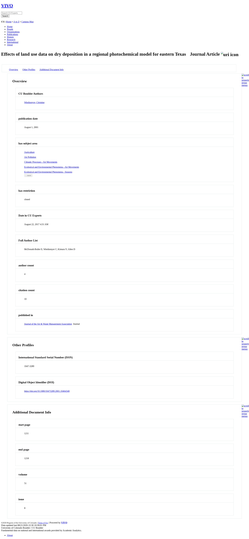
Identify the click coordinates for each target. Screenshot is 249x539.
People (10, 29)
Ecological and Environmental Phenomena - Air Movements (51, 167)
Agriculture (29, 152)
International (12, 42)
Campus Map (27, 21)
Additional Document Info (51, 69)
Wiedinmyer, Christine (34, 102)
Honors (10, 37)
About (10, 45)
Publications (12, 34)
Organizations (13, 32)
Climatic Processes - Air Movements (40, 162)
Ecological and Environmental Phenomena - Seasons (48, 172)
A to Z (16, 21)
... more (28, 175)
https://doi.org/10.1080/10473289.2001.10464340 (47, 391)
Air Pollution (30, 157)
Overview (13, 69)
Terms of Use (43, 523)
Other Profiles (28, 69)
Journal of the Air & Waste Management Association (48, 324)
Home (9, 21)
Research (11, 39)
